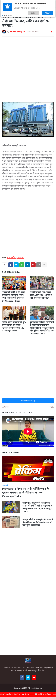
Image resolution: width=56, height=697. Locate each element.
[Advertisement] (28, 67)
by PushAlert (8, 15)
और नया (5, 407)
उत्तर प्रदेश (11, 257)
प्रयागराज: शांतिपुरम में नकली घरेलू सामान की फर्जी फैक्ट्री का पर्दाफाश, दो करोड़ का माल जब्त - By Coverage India (37, 507)
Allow (47, 12)
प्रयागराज (20, 257)
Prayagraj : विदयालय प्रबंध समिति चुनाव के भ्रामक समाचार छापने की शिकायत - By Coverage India (25, 492)
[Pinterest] (33, 264)
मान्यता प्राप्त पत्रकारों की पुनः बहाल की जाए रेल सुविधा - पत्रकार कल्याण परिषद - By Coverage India (14, 326)
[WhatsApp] (21, 264)
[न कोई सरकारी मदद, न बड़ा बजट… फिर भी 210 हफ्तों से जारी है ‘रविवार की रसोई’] (42, 283)
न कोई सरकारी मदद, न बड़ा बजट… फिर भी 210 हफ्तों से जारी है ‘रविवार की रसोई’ (41, 295)
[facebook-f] (22, 677)
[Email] (38, 264)
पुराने (51, 407)
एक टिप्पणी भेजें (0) (28, 401)
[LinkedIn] (27, 264)
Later (33, 12)
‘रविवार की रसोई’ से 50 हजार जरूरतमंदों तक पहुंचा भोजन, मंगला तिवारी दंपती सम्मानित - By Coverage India (13, 296)
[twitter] (28, 677)
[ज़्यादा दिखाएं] (44, 264)
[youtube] (34, 677)
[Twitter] (16, 264)
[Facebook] (10, 264)
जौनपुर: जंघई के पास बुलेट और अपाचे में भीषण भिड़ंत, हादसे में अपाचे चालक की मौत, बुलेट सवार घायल (38, 522)
